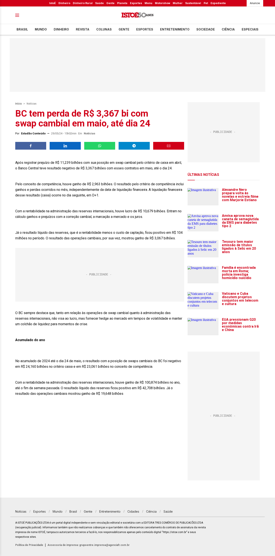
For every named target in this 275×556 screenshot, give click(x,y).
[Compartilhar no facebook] (30, 146)
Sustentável (193, 3)
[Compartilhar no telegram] (134, 146)
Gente (110, 3)
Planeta (122, 3)
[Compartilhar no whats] (99, 146)
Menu (148, 3)
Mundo (41, 29)
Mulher (178, 3)
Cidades (133, 511)
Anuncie (255, 3)
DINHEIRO (61, 29)
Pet (206, 3)
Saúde (99, 3)
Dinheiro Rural (83, 3)
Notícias (32, 103)
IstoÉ (52, 3)
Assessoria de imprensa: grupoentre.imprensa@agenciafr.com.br (88, 545)
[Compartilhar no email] (168, 146)
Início (18, 103)
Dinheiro (64, 3)
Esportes (136, 3)
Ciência (228, 29)
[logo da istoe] (137, 15)
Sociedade (205, 29)
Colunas (104, 29)
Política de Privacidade (29, 545)
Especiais (250, 29)
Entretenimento (174, 29)
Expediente (218, 3)
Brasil (22, 29)
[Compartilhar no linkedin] (65, 146)
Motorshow (162, 3)
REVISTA (82, 29)
